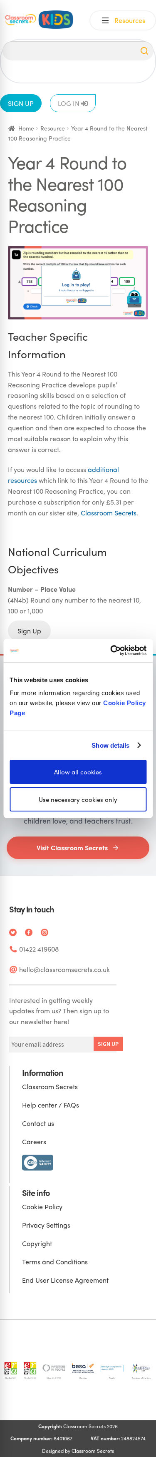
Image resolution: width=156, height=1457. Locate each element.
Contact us (38, 1123)
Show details (110, 745)
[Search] (144, 50)
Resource (52, 128)
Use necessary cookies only (78, 799)
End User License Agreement (65, 1280)
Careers (34, 1141)
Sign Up (29, 631)
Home (26, 128)
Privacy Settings (46, 1225)
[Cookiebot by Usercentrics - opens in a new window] (111, 650)
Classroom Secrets (108, 512)
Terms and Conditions (55, 1261)
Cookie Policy (42, 1206)
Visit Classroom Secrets (72, 847)
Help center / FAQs (50, 1105)
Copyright (37, 1243)
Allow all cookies (78, 771)
